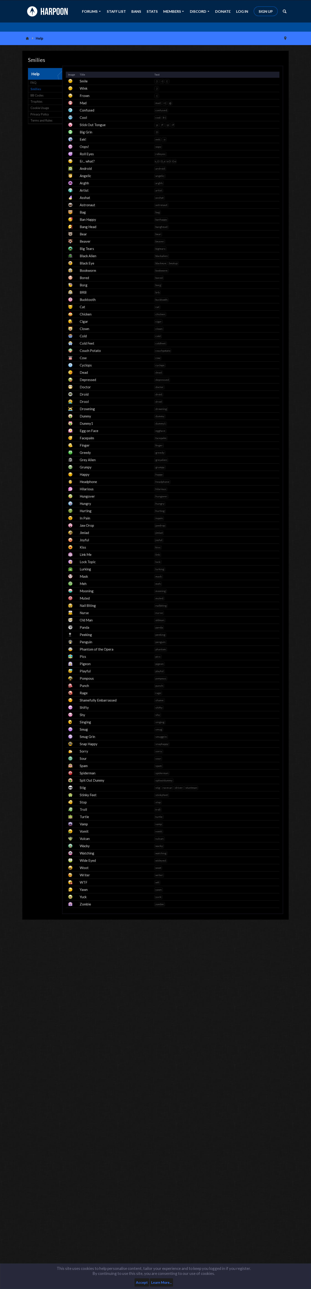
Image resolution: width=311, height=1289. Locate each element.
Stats (152, 11)
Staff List (116, 11)
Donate (223, 11)
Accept (142, 1282)
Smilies (36, 89)
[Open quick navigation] (285, 38)
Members (172, 11)
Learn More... (161, 1282)
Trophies (36, 101)
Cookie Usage (40, 108)
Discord (198, 11)
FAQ (33, 82)
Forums (90, 11)
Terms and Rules (41, 120)
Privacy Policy (40, 114)
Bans (136, 11)
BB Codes (37, 95)
